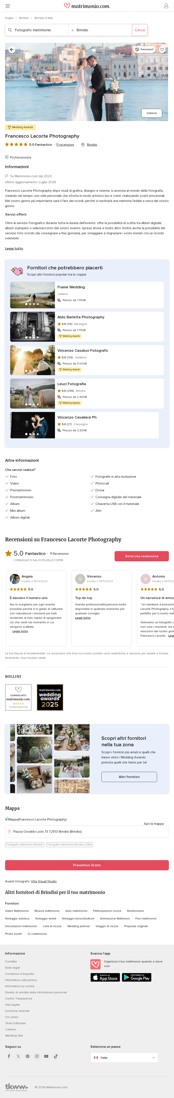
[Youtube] (46, 1056)
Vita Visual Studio (44, 881)
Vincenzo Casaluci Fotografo (83, 350)
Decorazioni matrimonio (21, 926)
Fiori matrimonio (146, 918)
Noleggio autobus (17, 918)
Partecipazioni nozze (107, 911)
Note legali (12, 967)
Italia (104, 1057)
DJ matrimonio (37, 934)
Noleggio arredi (45, 918)
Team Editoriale (15, 1023)
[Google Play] (137, 981)
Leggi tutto (14, 248)
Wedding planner (78, 926)
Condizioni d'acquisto (19, 974)
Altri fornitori (129, 777)
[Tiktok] (55, 1056)
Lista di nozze (52, 926)
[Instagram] (37, 1056)
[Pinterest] (27, 1056)
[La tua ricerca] (11, 49)
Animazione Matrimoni (115, 918)
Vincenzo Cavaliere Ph (77, 417)
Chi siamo (11, 1017)
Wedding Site (14, 1035)
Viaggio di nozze (107, 926)
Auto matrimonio (76, 911)
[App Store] (105, 981)
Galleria (152, 113)
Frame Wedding (71, 287)
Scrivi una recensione (141, 556)
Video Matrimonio (17, 911)
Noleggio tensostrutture (78, 918)
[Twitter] (18, 1056)
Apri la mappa (154, 824)
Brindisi (24, 18)
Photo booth (13, 934)
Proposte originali (136, 926)
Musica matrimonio (47, 911)
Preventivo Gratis (87, 865)
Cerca (140, 30)
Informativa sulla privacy (21, 980)
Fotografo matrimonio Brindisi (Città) (69, 844)
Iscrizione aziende (17, 1011)
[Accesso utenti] (166, 6)
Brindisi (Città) (44, 18)
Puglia (9, 18)
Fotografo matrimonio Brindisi (24, 844)
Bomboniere (135, 911)
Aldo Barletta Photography (81, 317)
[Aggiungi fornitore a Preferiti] (162, 49)
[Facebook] (9, 1056)
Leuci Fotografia (72, 384)
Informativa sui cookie (20, 986)
